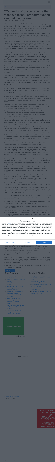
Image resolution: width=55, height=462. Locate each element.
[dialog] (27, 231)
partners (10, 223)
